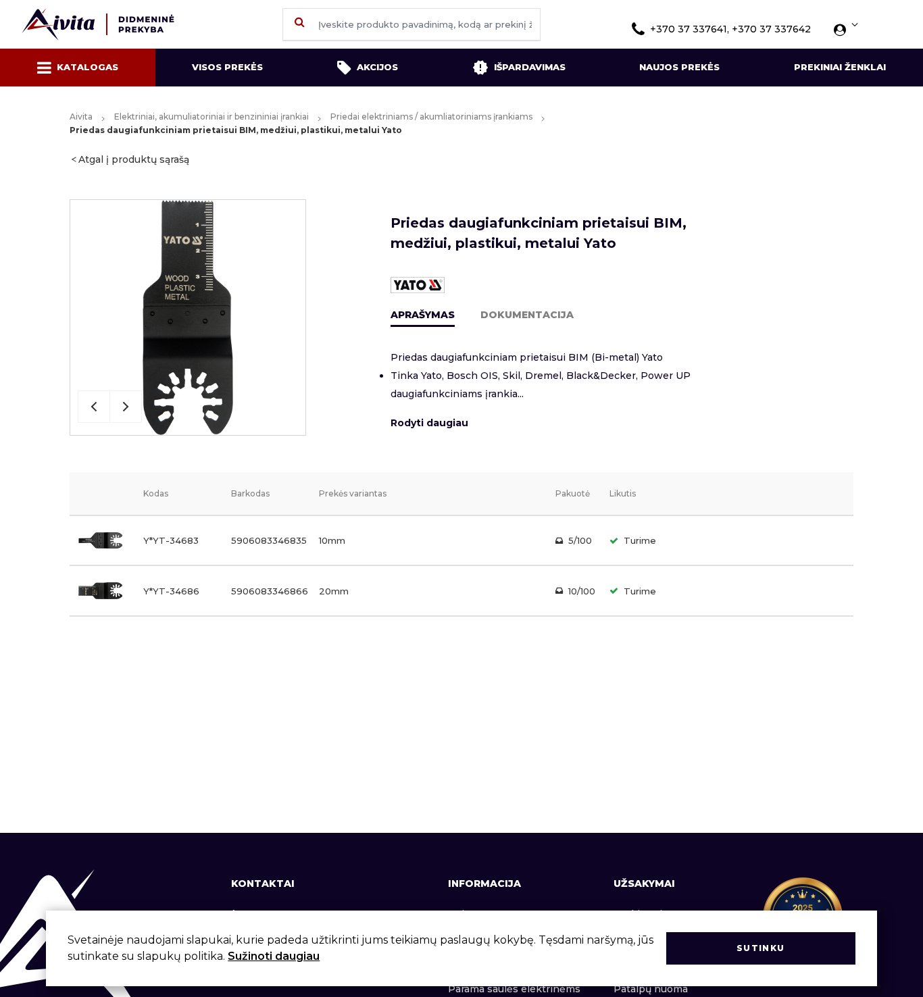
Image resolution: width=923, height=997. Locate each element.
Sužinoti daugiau (274, 956)
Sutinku (760, 948)
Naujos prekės (679, 66)
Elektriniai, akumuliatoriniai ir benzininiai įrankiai (211, 116)
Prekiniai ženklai (840, 66)
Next (125, 406)
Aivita (81, 116)
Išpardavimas (530, 66)
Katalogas (87, 66)
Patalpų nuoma (651, 989)
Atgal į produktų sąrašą (133, 159)
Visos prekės (227, 66)
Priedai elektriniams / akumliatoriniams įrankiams (431, 116)
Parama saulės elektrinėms (514, 989)
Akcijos (377, 66)
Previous (94, 406)
